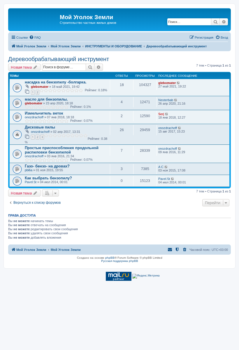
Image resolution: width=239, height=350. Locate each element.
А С (161, 167)
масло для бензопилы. (46, 99)
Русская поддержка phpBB (119, 260)
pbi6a (28, 170)
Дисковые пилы (40, 127)
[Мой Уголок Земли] (35, 19)
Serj (161, 114)
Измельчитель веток (44, 113)
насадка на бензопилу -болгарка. (56, 82)
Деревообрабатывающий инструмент (58, 59)
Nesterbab (165, 100)
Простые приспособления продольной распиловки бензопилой (62, 150)
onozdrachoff (34, 117)
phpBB (110, 257)
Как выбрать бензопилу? (48, 178)
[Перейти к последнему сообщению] (178, 83)
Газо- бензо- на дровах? (47, 166)
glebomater (39, 86)
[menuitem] (35, 37)
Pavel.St (30, 182)
